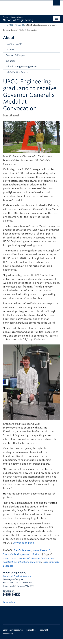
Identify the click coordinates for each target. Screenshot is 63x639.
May (18, 25)
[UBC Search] (56, 3)
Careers (10, 49)
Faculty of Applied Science (17, 576)
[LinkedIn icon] (14, 595)
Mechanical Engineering (40, 558)
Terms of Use (31, 630)
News (36, 550)
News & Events (14, 44)
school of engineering (29, 561)
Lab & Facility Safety (17, 72)
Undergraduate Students (27, 554)
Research (45, 550)
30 (23, 25)
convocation (19, 558)
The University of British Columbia (23, 6)
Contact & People (15, 55)
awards (7, 558)
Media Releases (22, 550)
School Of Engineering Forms (21, 66)
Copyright (44, 630)
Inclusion (10, 61)
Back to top (9, 602)
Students (8, 554)
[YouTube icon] (18, 595)
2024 (12, 25)
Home (5, 25)
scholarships (10, 561)
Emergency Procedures (13, 630)
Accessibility (8, 634)
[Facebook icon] (5, 595)
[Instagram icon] (9, 595)
